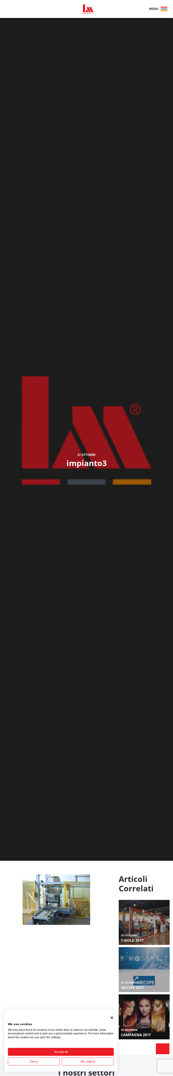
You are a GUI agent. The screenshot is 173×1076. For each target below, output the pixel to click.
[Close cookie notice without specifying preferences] (112, 1017)
